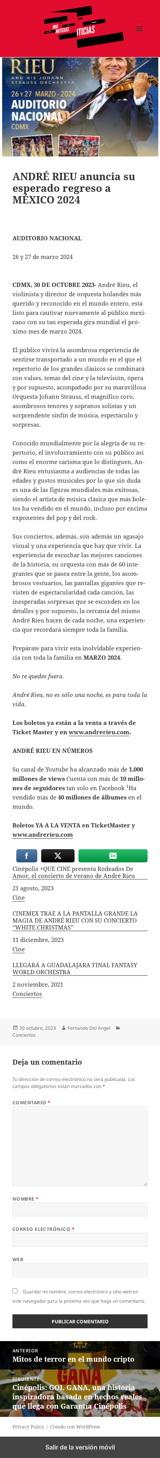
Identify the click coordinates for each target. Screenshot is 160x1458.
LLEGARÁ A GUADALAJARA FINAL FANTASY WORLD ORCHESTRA (74, 968)
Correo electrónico (43, 1229)
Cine (18, 897)
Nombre (25, 1199)
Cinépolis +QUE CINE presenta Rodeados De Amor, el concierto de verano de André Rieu (73, 872)
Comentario (31, 1102)
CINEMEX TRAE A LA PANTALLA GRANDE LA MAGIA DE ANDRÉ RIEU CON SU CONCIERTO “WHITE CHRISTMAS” (75, 920)
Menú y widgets (140, 36)
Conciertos (27, 993)
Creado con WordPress (75, 1426)
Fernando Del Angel (89, 1028)
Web (17, 1259)
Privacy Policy (28, 1426)
